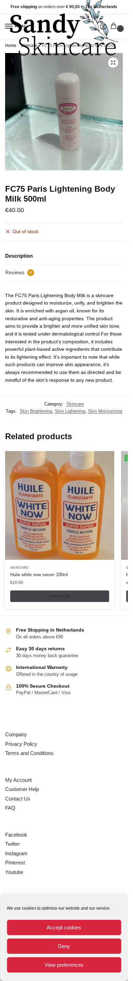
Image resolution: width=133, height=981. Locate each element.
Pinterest (15, 862)
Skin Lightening (70, 411)
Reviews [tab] (18, 272)
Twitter (12, 844)
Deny (64, 946)
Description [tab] (19, 256)
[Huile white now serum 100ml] (59, 505)
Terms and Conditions (29, 753)
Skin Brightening (36, 411)
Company (16, 734)
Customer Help (22, 789)
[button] (113, 62)
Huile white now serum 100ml (39, 574)
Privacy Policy (21, 744)
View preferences (64, 965)
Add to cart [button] (60, 596)
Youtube (14, 872)
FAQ (10, 808)
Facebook (16, 835)
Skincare (75, 404)
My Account (18, 780)
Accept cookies (64, 927)
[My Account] (103, 26)
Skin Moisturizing (105, 411)
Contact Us (17, 799)
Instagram (16, 853)
